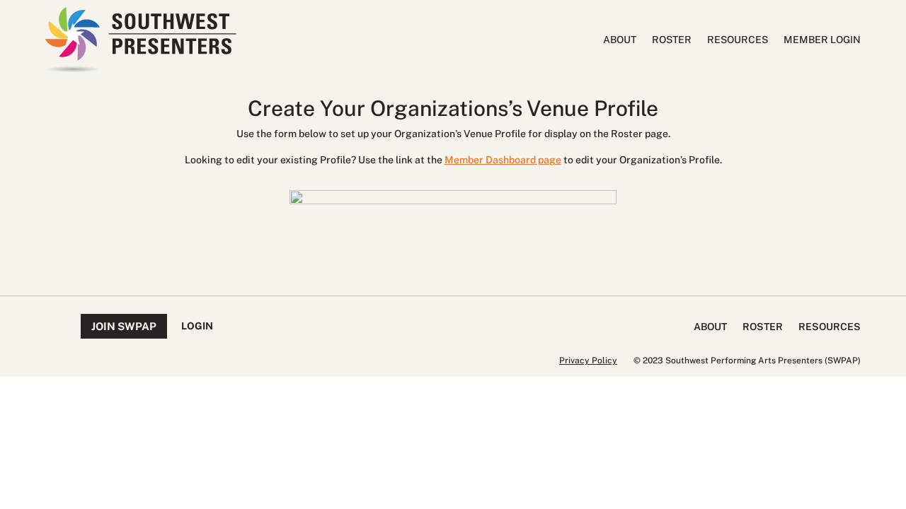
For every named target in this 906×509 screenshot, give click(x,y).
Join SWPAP (123, 326)
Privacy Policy (588, 360)
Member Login (822, 40)
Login (197, 326)
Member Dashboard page (503, 159)
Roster (672, 40)
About (619, 40)
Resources (737, 40)
